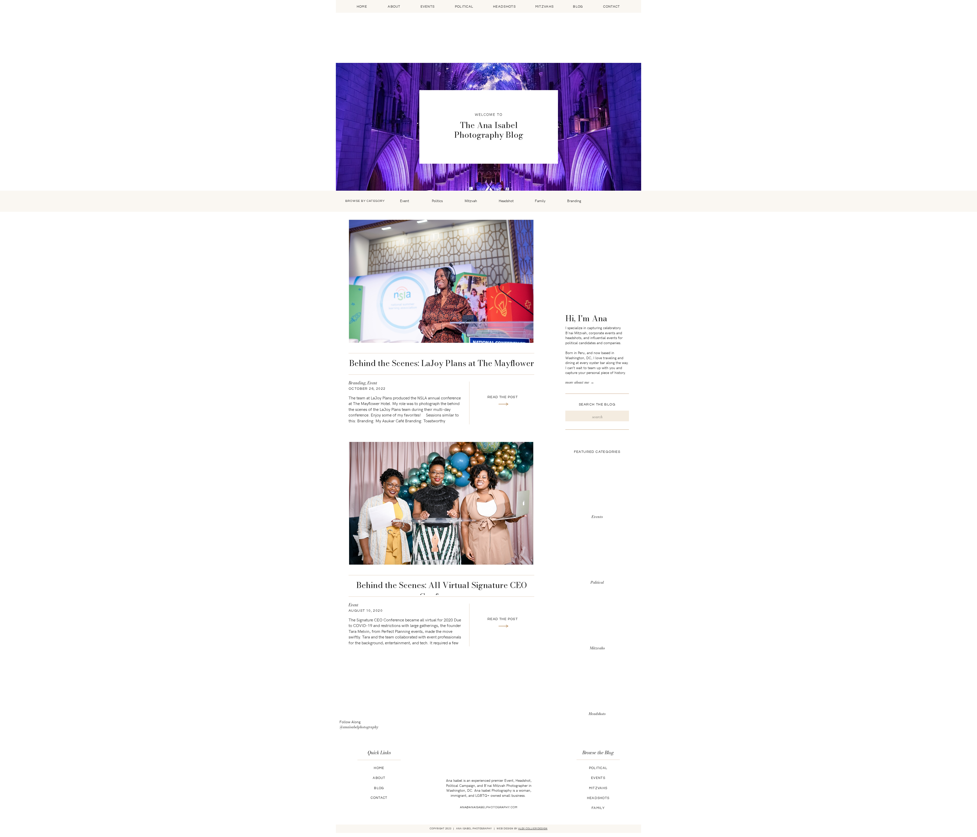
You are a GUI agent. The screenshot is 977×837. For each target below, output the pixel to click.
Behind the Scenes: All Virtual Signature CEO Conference (441, 591)
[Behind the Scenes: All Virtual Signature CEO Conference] (441, 503)
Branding (357, 383)
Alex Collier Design (533, 829)
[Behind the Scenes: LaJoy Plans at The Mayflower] (441, 281)
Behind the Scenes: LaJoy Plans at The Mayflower (441, 363)
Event (372, 383)
